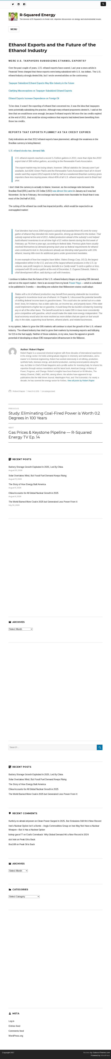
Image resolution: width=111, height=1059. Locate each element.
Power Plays (75, 283)
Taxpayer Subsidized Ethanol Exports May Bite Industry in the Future (41, 83)
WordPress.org (16, 1036)
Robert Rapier (19, 391)
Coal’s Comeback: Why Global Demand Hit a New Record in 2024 (57, 834)
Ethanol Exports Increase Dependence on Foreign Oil (34, 98)
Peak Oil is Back (27, 839)
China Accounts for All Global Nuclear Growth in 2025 (33, 493)
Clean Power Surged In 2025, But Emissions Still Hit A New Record (69, 821)
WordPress (105, 1055)
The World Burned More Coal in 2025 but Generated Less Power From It (43, 502)
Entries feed (14, 1026)
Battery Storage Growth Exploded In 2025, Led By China (36, 467)
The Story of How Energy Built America (27, 484)
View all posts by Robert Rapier (80, 380)
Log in (11, 1021)
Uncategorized (48, 391)
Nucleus (86, 1053)
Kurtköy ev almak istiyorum (21, 821)
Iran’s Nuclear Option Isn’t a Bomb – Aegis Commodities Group (38, 826)
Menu (14, 29)
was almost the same (62, 191)
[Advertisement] (55, 222)
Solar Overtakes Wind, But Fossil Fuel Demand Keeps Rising (37, 476)
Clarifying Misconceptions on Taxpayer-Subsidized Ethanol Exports (40, 91)
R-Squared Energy (37, 15)
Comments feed (16, 1031)
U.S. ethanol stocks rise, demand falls (27, 151)
